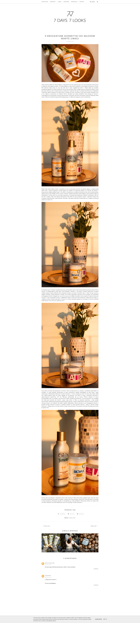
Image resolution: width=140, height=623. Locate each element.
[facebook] (90, 1)
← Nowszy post (46, 526)
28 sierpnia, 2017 (48, 564)
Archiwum (66, 1)
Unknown (48, 575)
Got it (105, 619)
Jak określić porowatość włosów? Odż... (50, 549)
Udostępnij (62, 513)
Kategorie (52, 1)
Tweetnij (72, 513)
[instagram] (92, 1)
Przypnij (81, 513)
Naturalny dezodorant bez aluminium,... (88, 550)
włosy (73, 517)
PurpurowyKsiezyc (50, 583)
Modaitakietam (49, 563)
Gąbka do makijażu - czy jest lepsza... (70, 550)
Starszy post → (94, 526)
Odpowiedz (96, 568)
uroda (70, 517)
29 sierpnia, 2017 (48, 577)
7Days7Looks (45, 1)
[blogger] (93, 1)
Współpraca (74, 1)
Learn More (98, 619)
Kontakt (82, 1)
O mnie (59, 1)
